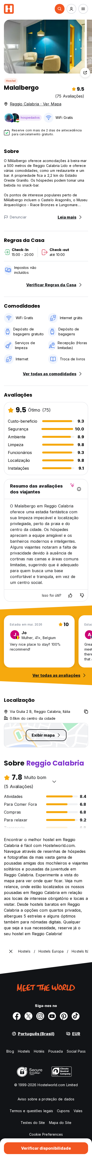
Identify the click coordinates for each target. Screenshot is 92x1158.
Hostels (24, 1051)
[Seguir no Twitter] (28, 1016)
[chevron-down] (54, 781)
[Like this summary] (70, 595)
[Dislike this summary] (82, 595)
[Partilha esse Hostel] (85, 72)
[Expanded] (11, 951)
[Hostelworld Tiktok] (75, 1016)
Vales (78, 1111)
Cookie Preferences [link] (46, 1134)
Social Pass (76, 1051)
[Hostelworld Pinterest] (64, 1016)
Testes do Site (33, 1122)
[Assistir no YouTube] (52, 1016)
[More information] (79, 489)
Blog (10, 1051)
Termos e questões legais (31, 1111)
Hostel (11, 81)
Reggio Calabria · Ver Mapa (35, 103)
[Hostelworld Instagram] (40, 1016)
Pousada (55, 1051)
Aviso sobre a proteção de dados (46, 1099)
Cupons (63, 1111)
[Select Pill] (60, 9)
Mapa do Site (60, 1122)
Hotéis (39, 1051)
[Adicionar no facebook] (17, 1016)
